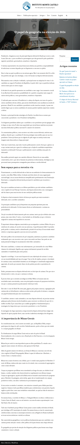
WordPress (14, 443)
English (60, 15)
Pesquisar (62, 56)
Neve (2, 443)
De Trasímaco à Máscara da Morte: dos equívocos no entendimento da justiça (68, 93)
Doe (48, 15)
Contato (54, 15)
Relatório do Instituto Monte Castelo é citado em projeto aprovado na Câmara (68, 79)
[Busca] (66, 15)
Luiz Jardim (34, 37)
